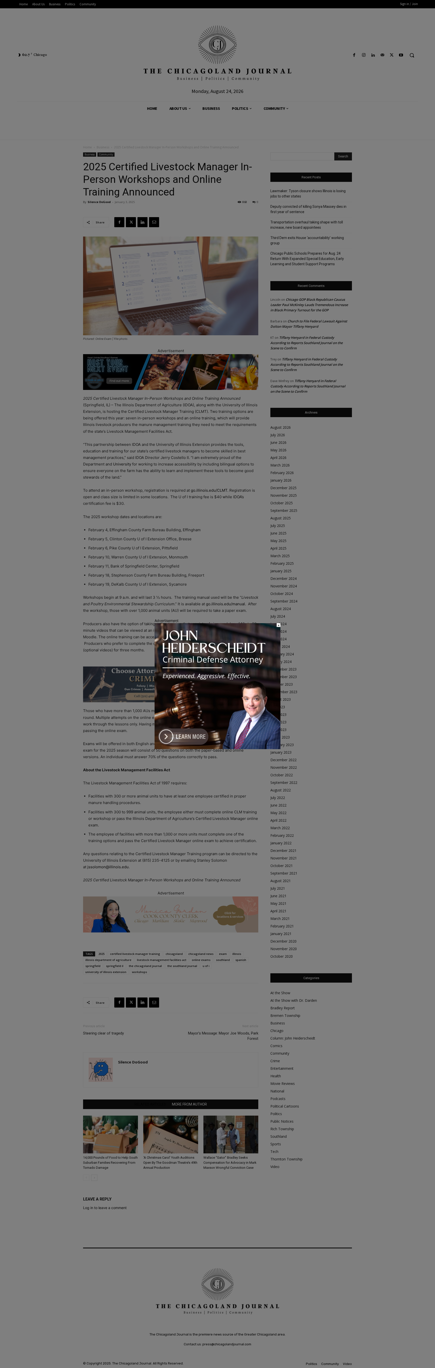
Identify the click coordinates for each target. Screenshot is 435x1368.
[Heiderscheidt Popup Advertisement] (217, 748)
